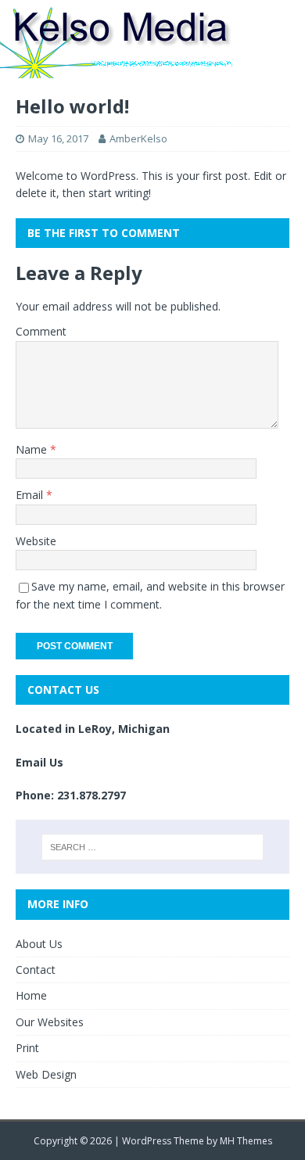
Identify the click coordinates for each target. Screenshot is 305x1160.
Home (31, 995)
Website (36, 540)
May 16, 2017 (58, 138)
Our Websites (50, 1022)
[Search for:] (153, 847)
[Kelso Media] (117, 69)
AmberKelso (138, 138)
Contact (36, 969)
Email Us (39, 762)
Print (27, 1047)
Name (33, 449)
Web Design (46, 1074)
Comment (41, 331)
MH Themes (246, 1140)
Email (31, 494)
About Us (39, 943)
